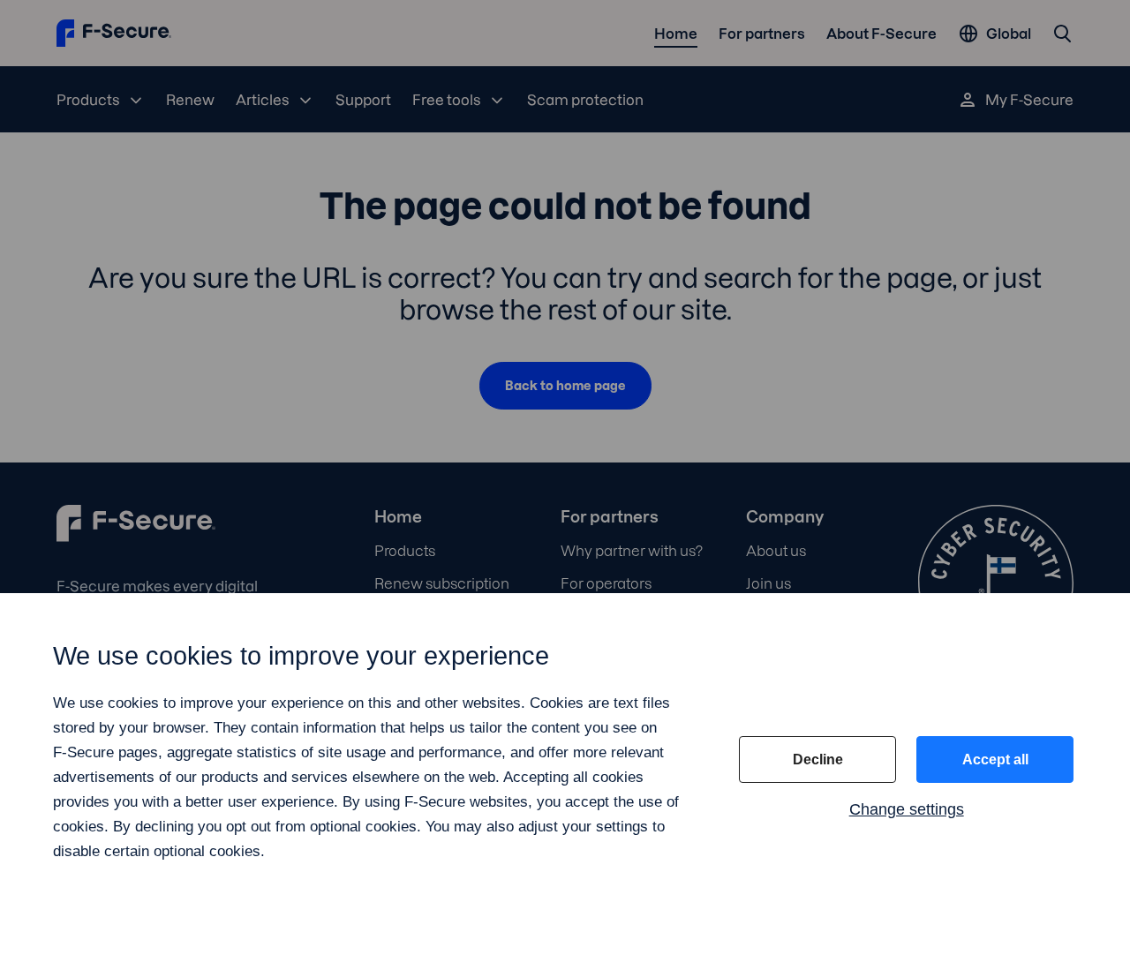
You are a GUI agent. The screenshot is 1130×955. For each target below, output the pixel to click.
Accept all (995, 759)
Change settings (906, 809)
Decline (818, 759)
